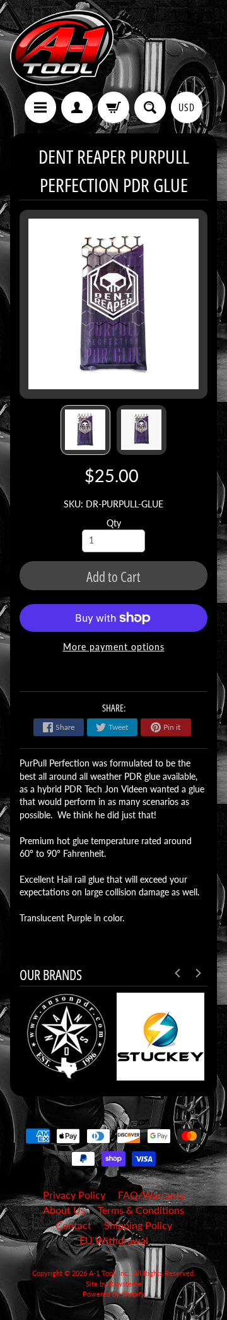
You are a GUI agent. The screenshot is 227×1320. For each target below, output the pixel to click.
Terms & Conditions (141, 1210)
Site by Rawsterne (114, 1284)
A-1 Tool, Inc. (109, 1273)
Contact (73, 1225)
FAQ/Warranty (151, 1195)
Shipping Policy (138, 1225)
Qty (114, 523)
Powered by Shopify (114, 1294)
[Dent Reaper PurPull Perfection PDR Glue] (85, 430)
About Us (64, 1210)
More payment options (114, 647)
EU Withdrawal (113, 1240)
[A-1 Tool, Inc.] (62, 47)
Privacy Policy (74, 1195)
